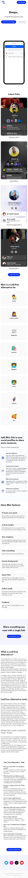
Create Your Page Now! (14, 849)
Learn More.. (22, 22)
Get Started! (21, 2)
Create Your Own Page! (9, 22)
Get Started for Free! (14, 636)
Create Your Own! (14, 274)
